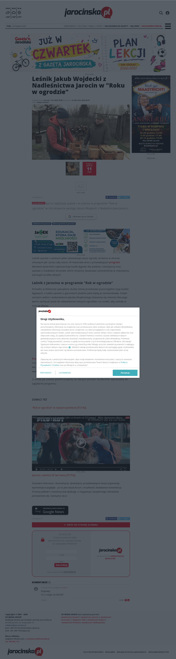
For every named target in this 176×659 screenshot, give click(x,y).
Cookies (55, 365)
